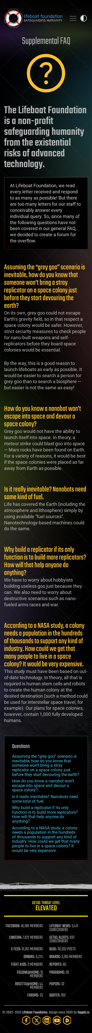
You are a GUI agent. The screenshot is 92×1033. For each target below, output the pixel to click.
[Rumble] (67, 1020)
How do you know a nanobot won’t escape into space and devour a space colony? (43, 785)
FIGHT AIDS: (19, 964)
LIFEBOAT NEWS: (60, 926)
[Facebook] (26, 1020)
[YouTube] (57, 1020)
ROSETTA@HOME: (27, 984)
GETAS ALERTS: (59, 937)
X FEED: (16, 949)
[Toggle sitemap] (73, 18)
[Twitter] (36, 1020)
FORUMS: (33, 995)
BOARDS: (55, 957)
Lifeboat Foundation (34, 1013)
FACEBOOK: (13, 926)
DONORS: (29, 957)
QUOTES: (54, 995)
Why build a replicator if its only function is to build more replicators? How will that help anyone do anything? (45, 814)
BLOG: (53, 949)
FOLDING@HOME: (28, 972)
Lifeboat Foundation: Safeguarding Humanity (33, 18)
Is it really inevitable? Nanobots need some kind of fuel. (45, 799)
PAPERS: (55, 984)
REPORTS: (55, 964)
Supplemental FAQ (46, 41)
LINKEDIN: (15, 937)
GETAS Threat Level (46, 907)
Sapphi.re (83, 1013)
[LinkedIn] (47, 1020)
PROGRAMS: (57, 972)
